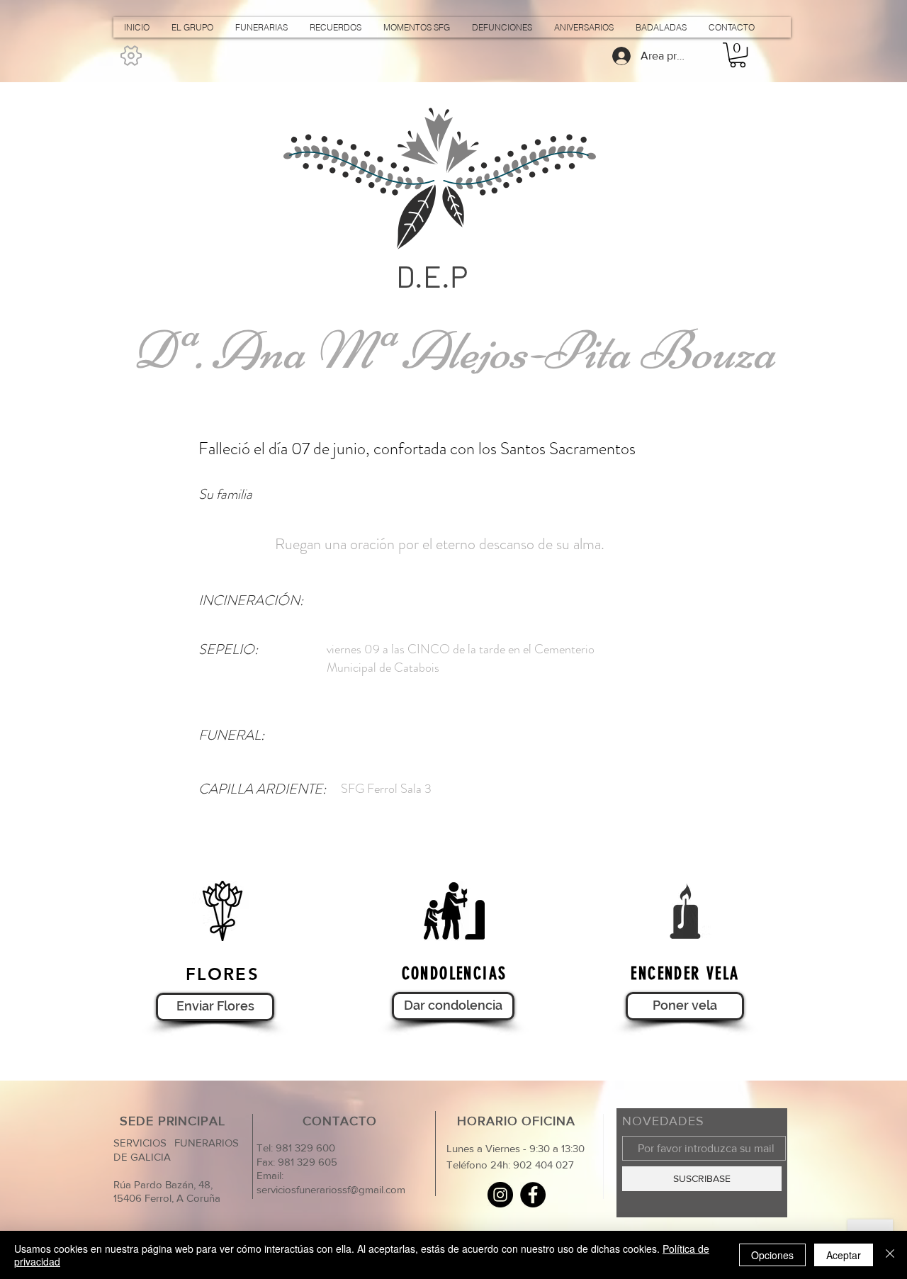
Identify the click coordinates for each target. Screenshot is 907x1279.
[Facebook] (533, 1194)
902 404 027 (543, 1165)
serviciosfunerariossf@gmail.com (331, 1189)
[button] (738, 55)
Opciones (772, 1255)
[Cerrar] (889, 1255)
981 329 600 (304, 1148)
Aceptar (843, 1255)
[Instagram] (500, 1194)
